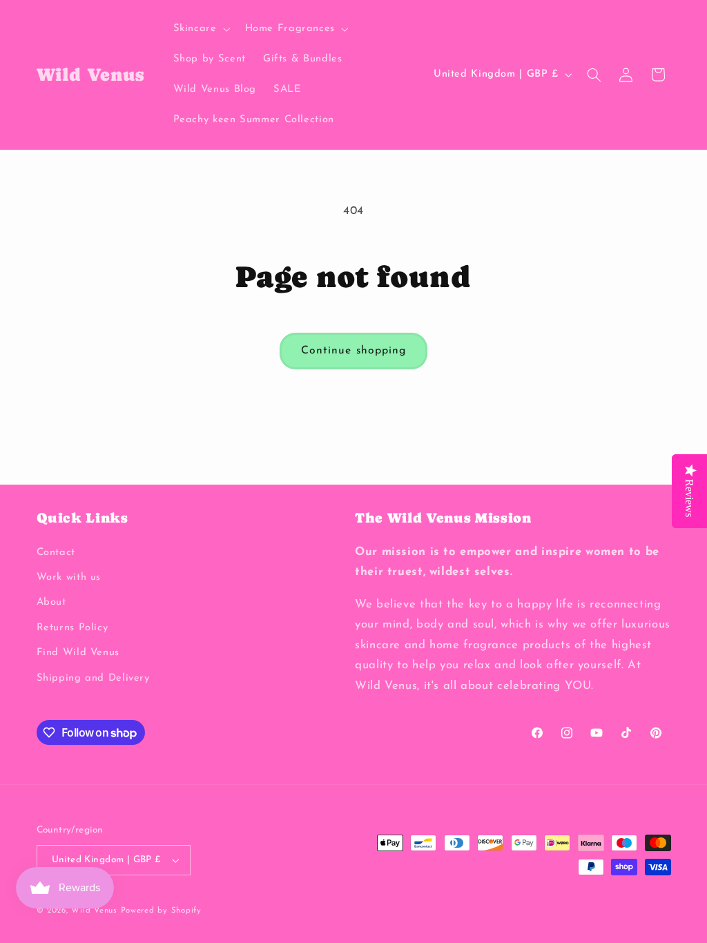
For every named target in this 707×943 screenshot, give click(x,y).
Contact (56, 552)
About (51, 602)
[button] (200, 29)
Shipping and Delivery (93, 678)
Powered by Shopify (161, 910)
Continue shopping (353, 350)
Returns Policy (72, 628)
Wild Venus (94, 910)
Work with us (69, 577)
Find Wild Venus (78, 653)
